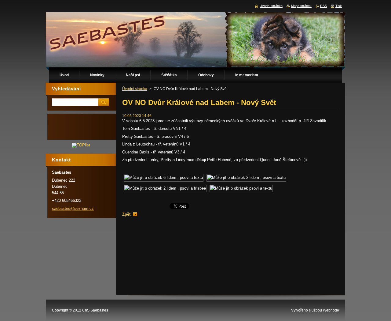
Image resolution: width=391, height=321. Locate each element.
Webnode (331, 310)
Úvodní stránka (134, 89)
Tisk (338, 6)
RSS (323, 6)
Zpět (126, 214)
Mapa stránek (301, 6)
